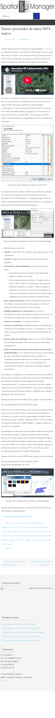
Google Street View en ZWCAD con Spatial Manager (21, 632)
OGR (4, 533)
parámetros (17, 533)
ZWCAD (48, 48)
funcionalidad (7, 530)
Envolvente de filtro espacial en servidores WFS (41, 558)
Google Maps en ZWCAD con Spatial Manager (19, 620)
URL (22, 537)
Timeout (12, 537)
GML (15, 530)
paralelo (9, 533)
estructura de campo (9, 526)
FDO (19, 526)
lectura (20, 530)
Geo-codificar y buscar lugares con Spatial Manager (20, 636)
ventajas (41, 537)
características (17, 522)
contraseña (27, 522)
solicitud (43, 533)
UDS (18, 537)
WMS (4, 541)
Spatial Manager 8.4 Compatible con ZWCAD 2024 (21, 624)
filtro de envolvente (29, 526)
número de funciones (44, 530)
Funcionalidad (23, 39)
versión (48, 537)
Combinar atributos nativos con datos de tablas (13, 558)
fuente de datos (42, 526)
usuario (28, 537)
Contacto (4, 676)
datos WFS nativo (38, 522)
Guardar (7, 544)
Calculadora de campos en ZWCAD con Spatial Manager (22, 628)
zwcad (9, 541)
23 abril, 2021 (10, 39)
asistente (8, 522)
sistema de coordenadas (30, 533)
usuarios (35, 537)
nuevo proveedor (30, 530)
